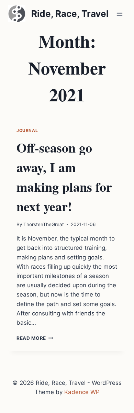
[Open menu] (119, 13)
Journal (27, 130)
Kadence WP (82, 392)
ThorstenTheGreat (43, 224)
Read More (34, 338)
